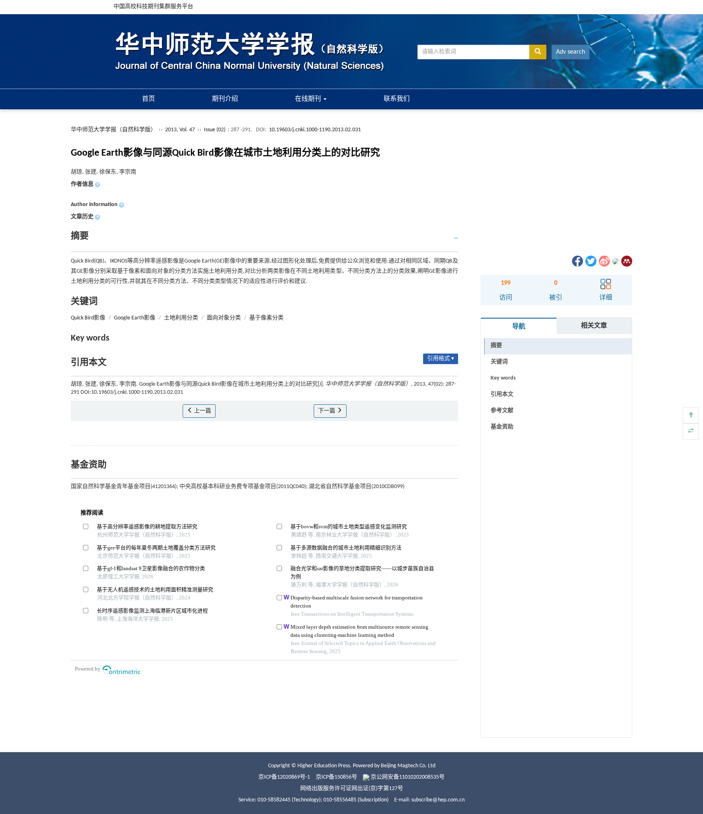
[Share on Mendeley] (626, 261)
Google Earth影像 (134, 318)
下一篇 (327, 411)
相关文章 (594, 326)
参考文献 (502, 411)
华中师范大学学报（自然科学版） (113, 130)
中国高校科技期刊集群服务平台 (153, 7)
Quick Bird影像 (88, 318)
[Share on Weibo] (604, 261)
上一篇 (202, 411)
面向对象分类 (224, 318)
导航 (518, 326)
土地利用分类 (181, 318)
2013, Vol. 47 (180, 130)
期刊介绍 (225, 99)
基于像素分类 (266, 318)
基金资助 (502, 427)
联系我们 (397, 99)
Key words (503, 378)
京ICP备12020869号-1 (284, 777)
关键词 (499, 362)
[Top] (691, 415)
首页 (148, 99)
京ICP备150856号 (336, 777)
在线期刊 (309, 99)
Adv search (570, 52)
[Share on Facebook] (577, 261)
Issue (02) (214, 130)
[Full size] (691, 431)
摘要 (496, 346)
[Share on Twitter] (590, 261)
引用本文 (502, 394)
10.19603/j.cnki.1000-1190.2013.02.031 (315, 130)
